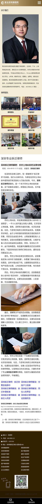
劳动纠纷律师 (5, 467)
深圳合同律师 (5, 460)
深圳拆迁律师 (5, 457)
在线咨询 (10, 502)
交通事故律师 (25, 460)
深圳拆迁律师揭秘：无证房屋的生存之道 (22, 419)
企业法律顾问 (5, 470)
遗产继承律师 (5, 463)
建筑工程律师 (25, 454)
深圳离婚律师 (5, 448)
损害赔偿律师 (25, 467)
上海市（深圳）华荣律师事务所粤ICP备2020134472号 (21, 494)
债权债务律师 (25, 448)
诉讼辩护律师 (25, 470)
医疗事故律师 (25, 451)
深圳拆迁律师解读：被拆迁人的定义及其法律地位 (22, 422)
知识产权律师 (25, 457)
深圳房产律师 (5, 454)
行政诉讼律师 (25, 463)
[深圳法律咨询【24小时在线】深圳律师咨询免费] (10, 3)
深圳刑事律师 (5, 451)
